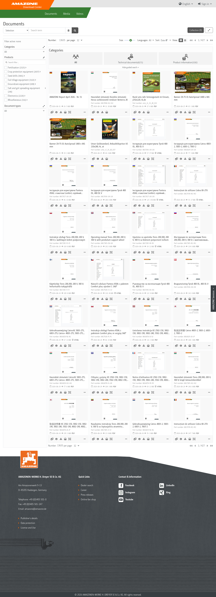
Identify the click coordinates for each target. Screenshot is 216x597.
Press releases (87, 494)
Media (66, 13)
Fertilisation (16, 67)
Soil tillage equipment (21, 79)
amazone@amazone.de (35, 508)
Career (84, 489)
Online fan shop (88, 499)
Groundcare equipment (21, 83)
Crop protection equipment (23, 71)
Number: (52, 40)
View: (175, 40)
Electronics (16, 95)
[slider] (130, 40)
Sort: (157, 40)
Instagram (130, 492)
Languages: (142, 40)
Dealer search (87, 485)
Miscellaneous (17, 99)
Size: (121, 40)
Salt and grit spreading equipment (24, 89)
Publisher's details (29, 518)
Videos (79, 13)
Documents (51, 13)
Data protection (28, 522)
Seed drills (15, 75)
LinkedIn (170, 485)
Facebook (129, 485)
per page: (71, 40)
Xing (168, 492)
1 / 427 (201, 40)
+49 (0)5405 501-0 (37, 499)
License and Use (28, 527)
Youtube (129, 499)
